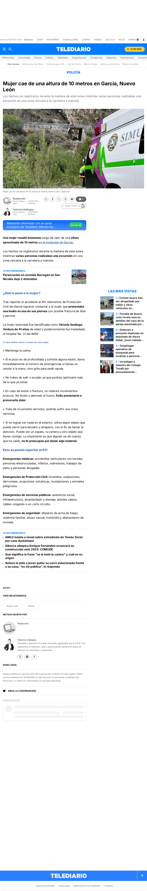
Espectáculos (79, 57)
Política (49, 57)
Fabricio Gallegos (23, 209)
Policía (37, 57)
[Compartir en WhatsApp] (46, 199)
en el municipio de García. (56, 242)
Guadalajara (70, 39)
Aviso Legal (64, 886)
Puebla (98, 39)
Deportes (111, 57)
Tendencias (96, 57)
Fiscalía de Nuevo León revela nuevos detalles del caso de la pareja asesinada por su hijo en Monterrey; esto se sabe (130, 322)
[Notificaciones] (137, 39)
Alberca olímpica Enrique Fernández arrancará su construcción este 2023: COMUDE (39, 547)
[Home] (73, 49)
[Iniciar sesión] (144, 39)
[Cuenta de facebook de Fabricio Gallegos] (34, 656)
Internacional (127, 57)
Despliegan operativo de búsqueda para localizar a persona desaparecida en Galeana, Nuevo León (129, 354)
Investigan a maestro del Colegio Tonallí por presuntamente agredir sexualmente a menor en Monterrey (130, 370)
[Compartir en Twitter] (58, 199)
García (31, 606)
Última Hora (8, 57)
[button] (73, 205)
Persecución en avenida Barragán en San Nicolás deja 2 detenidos (31, 277)
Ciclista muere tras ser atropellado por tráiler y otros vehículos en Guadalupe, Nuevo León (129, 306)
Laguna (86, 39)
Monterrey (53, 39)
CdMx (40, 39)
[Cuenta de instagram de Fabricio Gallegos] (27, 656)
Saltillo (110, 39)
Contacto (109, 886)
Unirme (74, 225)
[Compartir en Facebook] (52, 199)
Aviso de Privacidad (45, 886)
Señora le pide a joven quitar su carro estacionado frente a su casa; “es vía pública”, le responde (44, 564)
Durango (133, 39)
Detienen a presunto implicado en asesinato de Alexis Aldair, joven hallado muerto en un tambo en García (130, 338)
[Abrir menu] (4, 49)
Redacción (19, 198)
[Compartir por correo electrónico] (71, 199)
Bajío (122, 39)
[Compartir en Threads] (65, 199)
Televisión (62, 57)
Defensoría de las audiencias (87, 886)
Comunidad (24, 57)
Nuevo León (12, 606)
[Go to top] (142, 876)
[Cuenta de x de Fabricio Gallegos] (20, 656)
